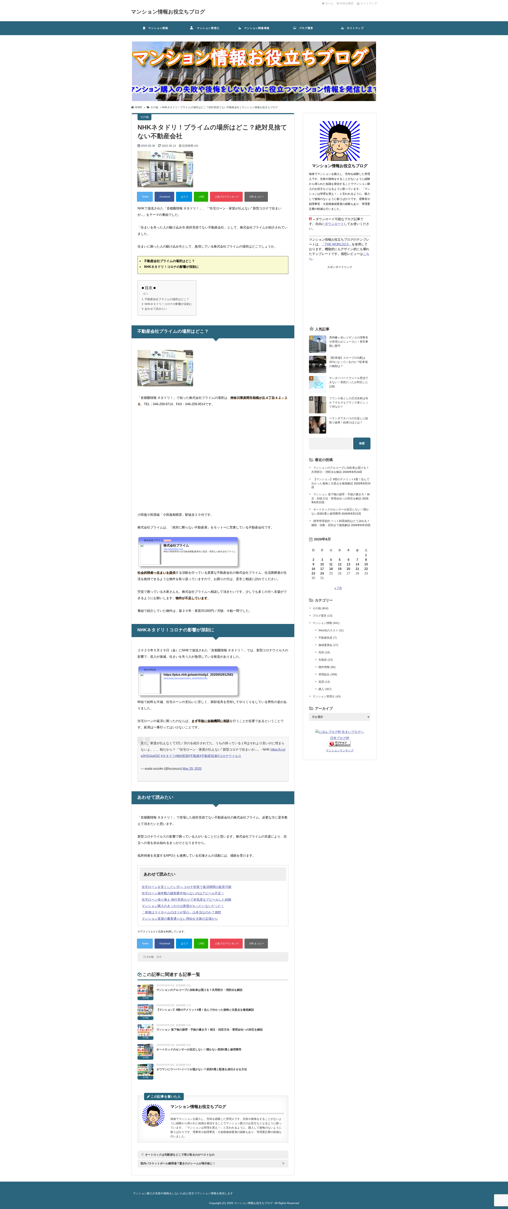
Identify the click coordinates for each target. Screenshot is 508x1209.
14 (357, 564)
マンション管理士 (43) (327, 696)
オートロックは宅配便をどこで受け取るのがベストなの (180, 1154)
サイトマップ (368, 3)
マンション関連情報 (256, 28)
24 (322, 573)
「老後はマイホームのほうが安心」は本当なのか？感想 (181, 912)
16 (313, 569)
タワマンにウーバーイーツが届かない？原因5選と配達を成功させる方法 (201, 1069)
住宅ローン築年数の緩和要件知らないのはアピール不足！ (183, 893)
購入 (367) (325, 689)
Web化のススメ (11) (331, 630)
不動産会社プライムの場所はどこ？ (167, 299)
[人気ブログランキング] (226, 196)
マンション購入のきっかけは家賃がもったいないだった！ (183, 906)
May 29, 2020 (192, 768)
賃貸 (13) (324, 681)
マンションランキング (340, 750)
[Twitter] (145, 196)
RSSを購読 (347, 3)
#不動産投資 (208, 756)
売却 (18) (324, 652)
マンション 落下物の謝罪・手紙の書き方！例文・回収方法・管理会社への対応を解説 (209, 1029)
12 (340, 564)
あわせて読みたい (156, 308)
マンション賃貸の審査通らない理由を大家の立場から (180, 918)
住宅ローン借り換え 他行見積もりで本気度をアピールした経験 (186, 899)
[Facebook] (164, 196)
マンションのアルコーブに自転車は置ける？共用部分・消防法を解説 (199, 989)
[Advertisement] (339, 296)
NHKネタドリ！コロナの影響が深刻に (168, 304)
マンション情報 (156, 28)
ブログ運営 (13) (322, 615)
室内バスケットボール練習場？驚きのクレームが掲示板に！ (178, 1163)
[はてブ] (184, 196)
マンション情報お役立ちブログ (168, 12)
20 (348, 569)
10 (322, 564)
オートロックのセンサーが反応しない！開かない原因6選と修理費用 (198, 1049)
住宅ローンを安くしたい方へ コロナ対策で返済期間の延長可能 (186, 887)
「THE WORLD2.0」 (337, 244)
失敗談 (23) (325, 659)
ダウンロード (334, 224)
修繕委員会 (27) (328, 645)
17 (322, 569)
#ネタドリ (168, 756)
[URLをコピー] (256, 196)
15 (366, 564)
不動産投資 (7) (327, 637)
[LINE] (201, 196)
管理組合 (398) (327, 674)
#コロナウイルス (229, 756)
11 (331, 564)
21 (357, 569)
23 (313, 573)
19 (340, 569)
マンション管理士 (206, 28)
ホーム (329, 3)
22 (366, 569)
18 (331, 569)
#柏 (177, 756)
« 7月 (338, 588)
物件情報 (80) (327, 667)
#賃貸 (184, 756)
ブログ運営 (304, 28)
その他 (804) (320, 608)
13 (348, 564)
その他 (150, 956)
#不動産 (194, 756)
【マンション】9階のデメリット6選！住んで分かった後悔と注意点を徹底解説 (205, 1009)
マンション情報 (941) (326, 623)
